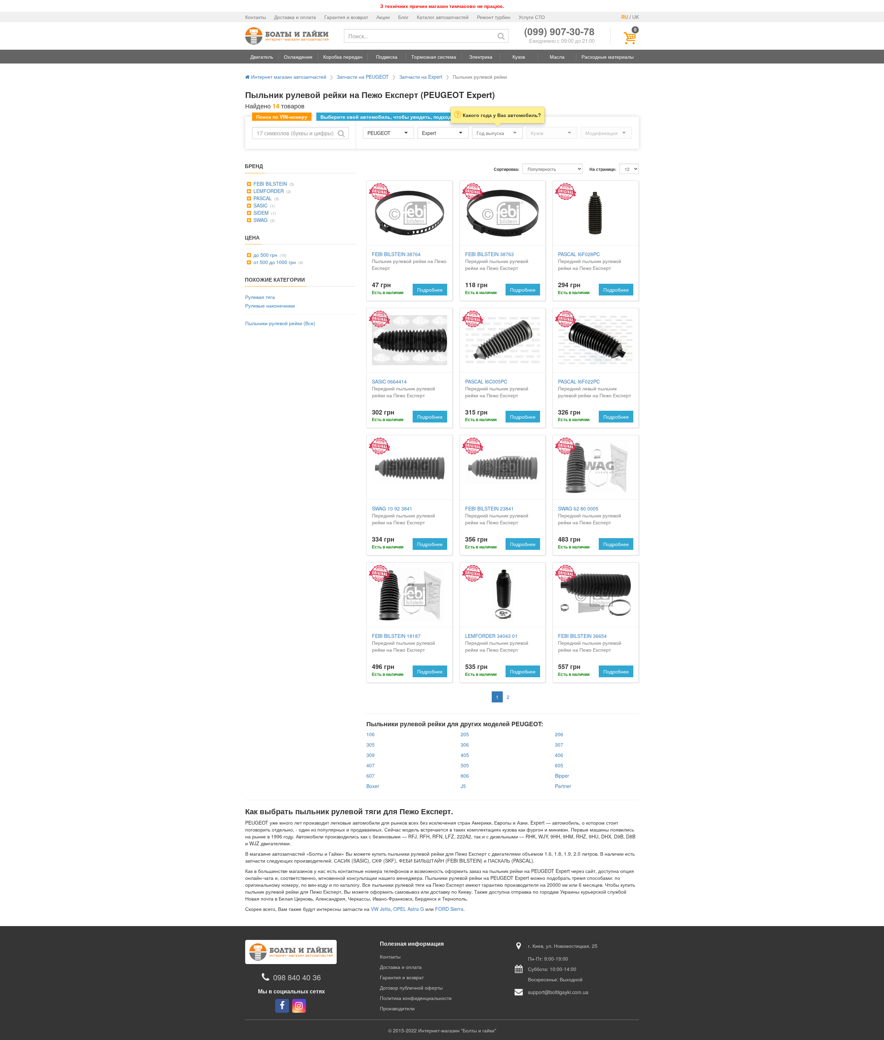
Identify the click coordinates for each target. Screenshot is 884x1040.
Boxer (372, 786)
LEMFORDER (268, 190)
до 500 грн (264, 254)
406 (559, 754)
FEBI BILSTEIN (269, 183)
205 (465, 734)
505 (465, 765)
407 (370, 765)
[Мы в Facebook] (282, 1006)
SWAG (260, 219)
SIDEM (260, 212)
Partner (563, 786)
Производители (397, 1008)
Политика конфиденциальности (416, 997)
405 (465, 754)
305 (370, 744)
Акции (383, 16)
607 (370, 775)
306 (465, 744)
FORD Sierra (449, 908)
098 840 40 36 (297, 977)
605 (559, 765)
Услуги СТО (532, 16)
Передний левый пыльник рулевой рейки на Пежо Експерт (594, 388)
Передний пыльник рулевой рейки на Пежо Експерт (496, 261)
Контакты (255, 16)
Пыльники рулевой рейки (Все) (280, 323)
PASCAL (262, 198)
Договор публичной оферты (411, 987)
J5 (463, 786)
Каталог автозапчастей (443, 16)
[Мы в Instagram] (299, 1006)
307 (559, 744)
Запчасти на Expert (420, 76)
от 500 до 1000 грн (274, 262)
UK (635, 16)
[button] (261, 57)
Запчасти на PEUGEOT (363, 76)
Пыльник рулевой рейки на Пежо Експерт (409, 261)
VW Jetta (381, 908)
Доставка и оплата (295, 16)
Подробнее (430, 289)
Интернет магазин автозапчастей (288, 76)
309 (370, 754)
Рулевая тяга (260, 296)
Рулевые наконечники (270, 305)
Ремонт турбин (493, 16)
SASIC (260, 205)
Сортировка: (506, 169)
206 (559, 734)
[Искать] (501, 36)
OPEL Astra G (408, 908)
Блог (403, 16)
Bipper (562, 775)
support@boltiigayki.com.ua (558, 992)
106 (370, 734)
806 (465, 775)
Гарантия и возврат (346, 16)
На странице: (602, 169)
